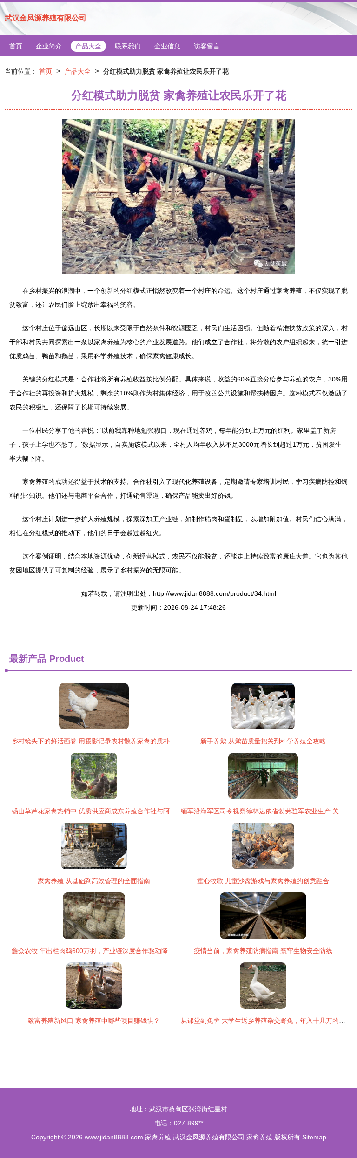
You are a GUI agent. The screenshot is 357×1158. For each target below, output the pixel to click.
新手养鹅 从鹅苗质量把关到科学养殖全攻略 (263, 741)
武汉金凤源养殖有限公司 (45, 18)
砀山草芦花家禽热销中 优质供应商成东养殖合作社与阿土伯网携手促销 (113, 811)
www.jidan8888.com (114, 1137)
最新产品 (27, 659)
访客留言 (207, 46)
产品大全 (88, 46)
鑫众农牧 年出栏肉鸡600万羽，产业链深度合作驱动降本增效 (99, 950)
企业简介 (49, 46)
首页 (15, 46)
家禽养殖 (158, 1137)
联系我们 (128, 46)
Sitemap (314, 1137)
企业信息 (167, 46)
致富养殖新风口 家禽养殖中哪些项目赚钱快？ (94, 1020)
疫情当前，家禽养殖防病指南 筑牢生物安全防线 (263, 950)
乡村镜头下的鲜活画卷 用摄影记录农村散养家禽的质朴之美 (97, 741)
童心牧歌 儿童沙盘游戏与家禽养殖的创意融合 (263, 881)
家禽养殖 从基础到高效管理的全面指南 (94, 881)
